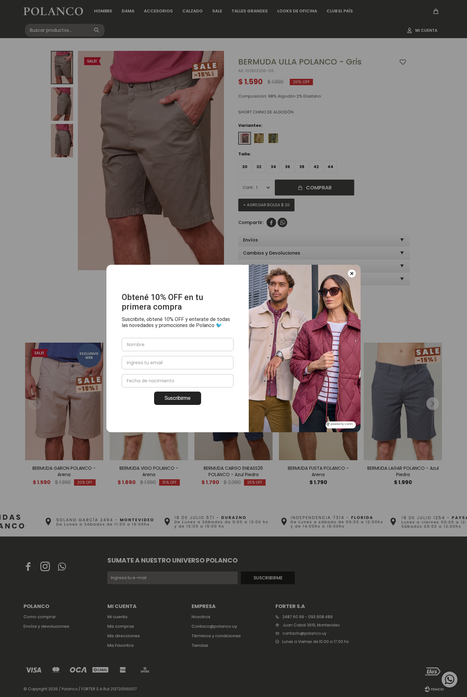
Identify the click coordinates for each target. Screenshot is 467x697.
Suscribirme (178, 398)
